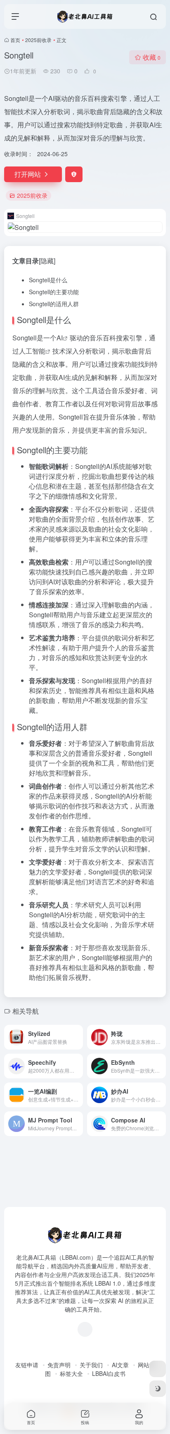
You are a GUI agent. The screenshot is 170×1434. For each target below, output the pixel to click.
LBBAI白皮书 (108, 1373)
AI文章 (120, 1365)
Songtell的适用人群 (54, 304)
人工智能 (32, 351)
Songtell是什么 (48, 280)
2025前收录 (38, 39)
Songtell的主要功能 (54, 292)
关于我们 (91, 1365)
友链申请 (26, 1365)
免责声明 (59, 1365)
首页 (15, 39)
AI (60, 337)
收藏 (152, 57)
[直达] (78, 1037)
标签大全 (71, 1373)
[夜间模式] (157, 1388)
